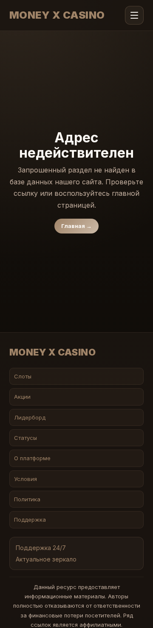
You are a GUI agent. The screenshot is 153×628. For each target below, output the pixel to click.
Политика (27, 499)
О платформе (32, 458)
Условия (25, 478)
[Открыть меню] (134, 15)
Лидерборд (29, 417)
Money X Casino (57, 15)
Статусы (25, 437)
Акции (22, 396)
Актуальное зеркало (46, 559)
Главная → (76, 225)
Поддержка (30, 519)
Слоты (22, 376)
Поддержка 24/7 (41, 547)
